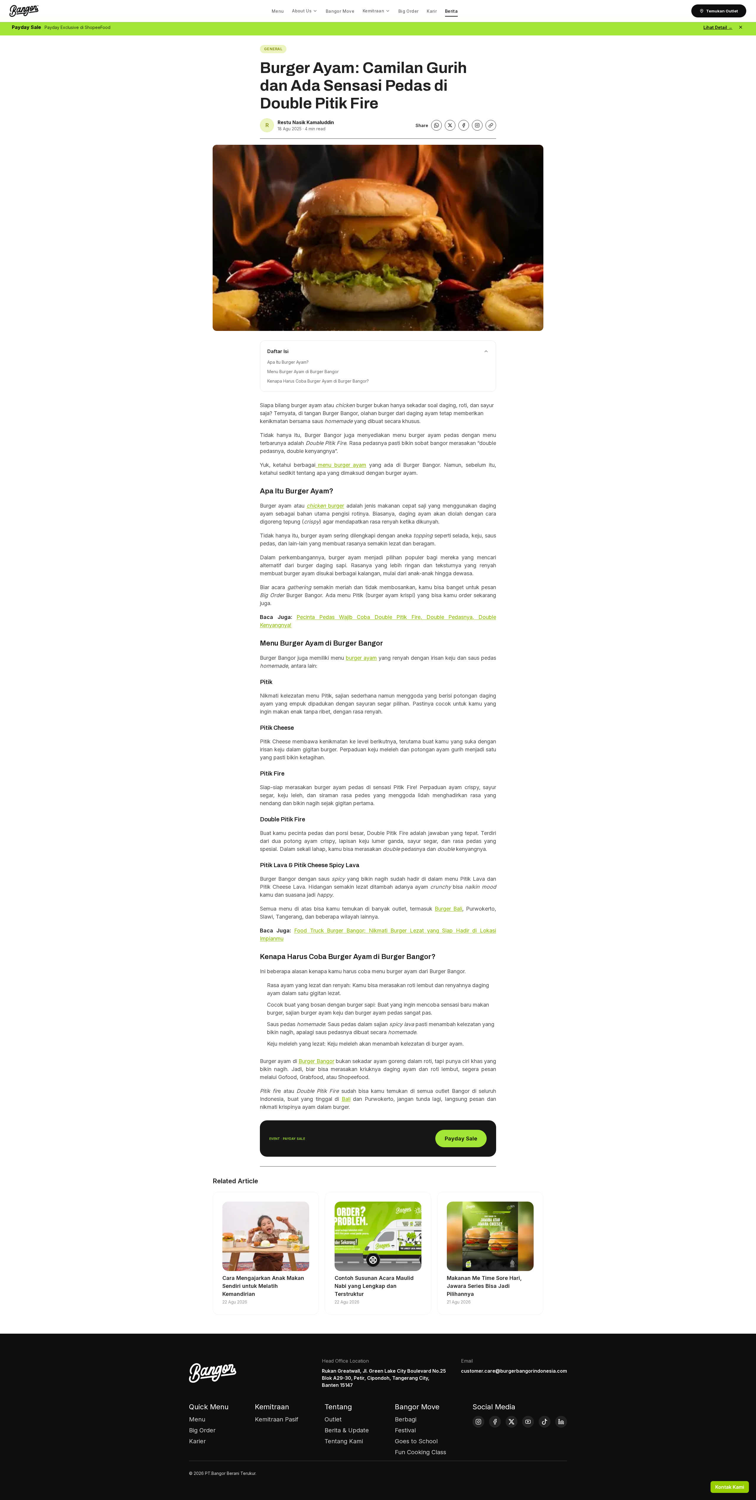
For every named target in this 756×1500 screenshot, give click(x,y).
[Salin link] (490, 125)
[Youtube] (528, 1422)
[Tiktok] (544, 1422)
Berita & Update (347, 1430)
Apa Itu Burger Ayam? (288, 362)
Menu (197, 1419)
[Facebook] (495, 1422)
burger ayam (361, 658)
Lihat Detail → (717, 27)
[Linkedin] (561, 1422)
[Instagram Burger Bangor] (477, 125)
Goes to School (416, 1441)
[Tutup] (740, 27)
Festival (405, 1430)
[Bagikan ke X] (450, 125)
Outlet (333, 1419)
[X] (511, 1422)
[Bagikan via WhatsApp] (436, 125)
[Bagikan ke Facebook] (463, 125)
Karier (197, 1441)
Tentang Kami (344, 1441)
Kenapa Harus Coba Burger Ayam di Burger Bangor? (318, 380)
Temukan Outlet (722, 11)
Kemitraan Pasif (276, 1419)
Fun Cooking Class (420, 1452)
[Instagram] (478, 1422)
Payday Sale (461, 1138)
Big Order (202, 1430)
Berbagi (405, 1419)
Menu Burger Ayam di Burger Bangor (303, 371)
